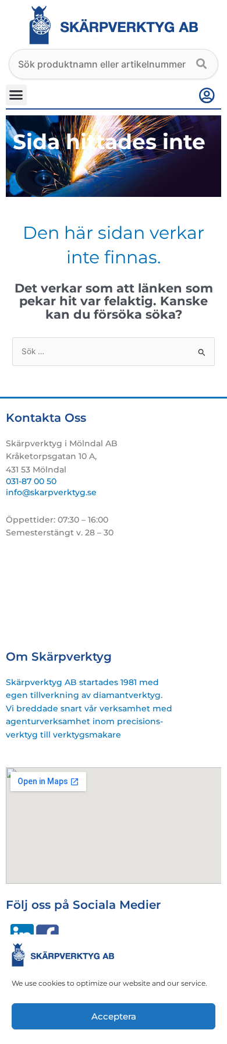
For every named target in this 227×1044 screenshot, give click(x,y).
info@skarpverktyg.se (51, 492)
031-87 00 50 (31, 481)
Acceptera (113, 1016)
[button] (16, 94)
